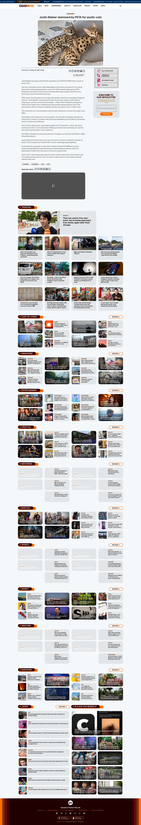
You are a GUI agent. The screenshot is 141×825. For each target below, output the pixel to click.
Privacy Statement (68, 810)
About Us (40, 810)
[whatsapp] (78, 71)
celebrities (25, 164)
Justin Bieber (35, 164)
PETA (48, 164)
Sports (95, 6)
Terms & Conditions (97, 810)
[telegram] (75, 71)
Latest (39, 6)
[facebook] (70, 71)
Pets (43, 164)
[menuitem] (39, 6)
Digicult (87, 6)
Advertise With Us (53, 810)
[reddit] (81, 71)
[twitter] (72, 71)
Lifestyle (67, 6)
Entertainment (56, 6)
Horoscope (77, 6)
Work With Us (83, 810)
